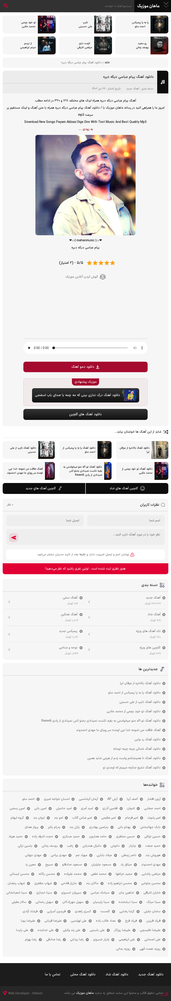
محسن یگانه (47, 874)
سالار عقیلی (19, 902)
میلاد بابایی (104, 855)
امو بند (58, 817)
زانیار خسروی (101, 939)
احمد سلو (28, 799)
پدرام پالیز (54, 827)
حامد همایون (98, 836)
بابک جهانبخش (150, 827)
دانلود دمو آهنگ (82, 366)
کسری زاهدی (83, 911)
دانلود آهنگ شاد (117, 974)
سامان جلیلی (152, 911)
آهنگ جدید (132, 89)
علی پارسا (22, 930)
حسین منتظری (125, 836)
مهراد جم (81, 855)
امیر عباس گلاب (82, 817)
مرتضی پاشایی (151, 874)
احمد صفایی (152, 808)
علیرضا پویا (28, 920)
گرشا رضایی (126, 911)
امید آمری (87, 808)
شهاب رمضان (16, 883)
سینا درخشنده (128, 902)
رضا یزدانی (77, 939)
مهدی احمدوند (151, 864)
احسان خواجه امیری (57, 799)
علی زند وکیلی (71, 930)
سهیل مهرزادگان (72, 902)
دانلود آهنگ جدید (150, 974)
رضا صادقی (53, 939)
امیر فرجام (131, 817)
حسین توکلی (152, 836)
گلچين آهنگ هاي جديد (41, 488)
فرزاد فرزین (153, 920)
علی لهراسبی (79, 920)
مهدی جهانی (33, 855)
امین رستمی (17, 808)
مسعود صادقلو (72, 864)
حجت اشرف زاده (42, 836)
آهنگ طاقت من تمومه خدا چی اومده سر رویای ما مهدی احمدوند (118, 730)
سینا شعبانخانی (16, 892)
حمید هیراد (15, 836)
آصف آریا (132, 799)
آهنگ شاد (154, 614)
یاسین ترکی (25, 846)
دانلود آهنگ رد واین (147, 739)
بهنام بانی (124, 827)
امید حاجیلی (64, 808)
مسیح (49, 864)
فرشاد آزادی (30, 911)
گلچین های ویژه (150, 647)
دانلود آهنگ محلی (83, 974)
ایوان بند (39, 817)
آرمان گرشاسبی (88, 799)
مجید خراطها (124, 874)
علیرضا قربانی (53, 920)
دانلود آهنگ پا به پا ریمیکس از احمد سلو (134, 692)
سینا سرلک (154, 902)
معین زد (30, 864)
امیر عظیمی (108, 817)
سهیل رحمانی (44, 902)
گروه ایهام (17, 817)
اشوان (131, 808)
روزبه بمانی (123, 949)
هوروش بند (153, 855)
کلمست (105, 911)
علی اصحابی (152, 939)
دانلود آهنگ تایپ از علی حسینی (140, 702)
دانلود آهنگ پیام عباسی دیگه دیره (128, 77)
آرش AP (112, 799)
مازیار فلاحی (69, 883)
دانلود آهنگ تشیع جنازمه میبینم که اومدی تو (132, 767)
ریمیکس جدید (68, 631)
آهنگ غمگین (69, 614)
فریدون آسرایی (56, 911)
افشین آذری (110, 808)
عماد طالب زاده (106, 920)
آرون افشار (154, 799)
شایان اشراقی (152, 892)
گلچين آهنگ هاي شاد (124, 488)
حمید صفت (153, 846)
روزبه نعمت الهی (150, 949)
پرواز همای (32, 827)
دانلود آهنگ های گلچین (85, 414)
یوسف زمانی (50, 846)
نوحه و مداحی (68, 647)
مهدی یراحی (59, 855)
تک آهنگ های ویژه (148, 631)
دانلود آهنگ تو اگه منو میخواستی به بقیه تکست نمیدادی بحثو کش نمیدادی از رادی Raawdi (101, 720)
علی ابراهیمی (127, 939)
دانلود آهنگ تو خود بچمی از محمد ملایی (134, 711)
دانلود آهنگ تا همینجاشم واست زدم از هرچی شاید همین (124, 758)
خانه (107, 62)
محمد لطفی (98, 874)
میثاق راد (126, 864)
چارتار (132, 846)
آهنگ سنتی (70, 597)
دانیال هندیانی (91, 846)
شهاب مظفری (43, 883)
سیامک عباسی (100, 892)
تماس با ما (52, 974)
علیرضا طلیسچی (150, 930)
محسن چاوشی (151, 883)
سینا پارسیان (101, 902)
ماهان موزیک (148, 6)
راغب (70, 846)
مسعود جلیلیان (101, 864)
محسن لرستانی (19, 874)
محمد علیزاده (72, 874)
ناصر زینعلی (128, 855)
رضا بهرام (31, 939)
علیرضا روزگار (122, 930)
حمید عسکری (71, 836)
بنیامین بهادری (98, 827)
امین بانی (40, 808)
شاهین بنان (126, 892)
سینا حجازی (44, 892)
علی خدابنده (46, 930)
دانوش (115, 846)
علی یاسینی (97, 930)
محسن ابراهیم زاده (120, 883)
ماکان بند (92, 883)
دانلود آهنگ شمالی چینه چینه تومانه (137, 749)
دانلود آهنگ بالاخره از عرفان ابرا (140, 683)
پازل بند (74, 827)
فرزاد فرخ (131, 920)
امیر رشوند (154, 817)
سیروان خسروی (71, 892)
